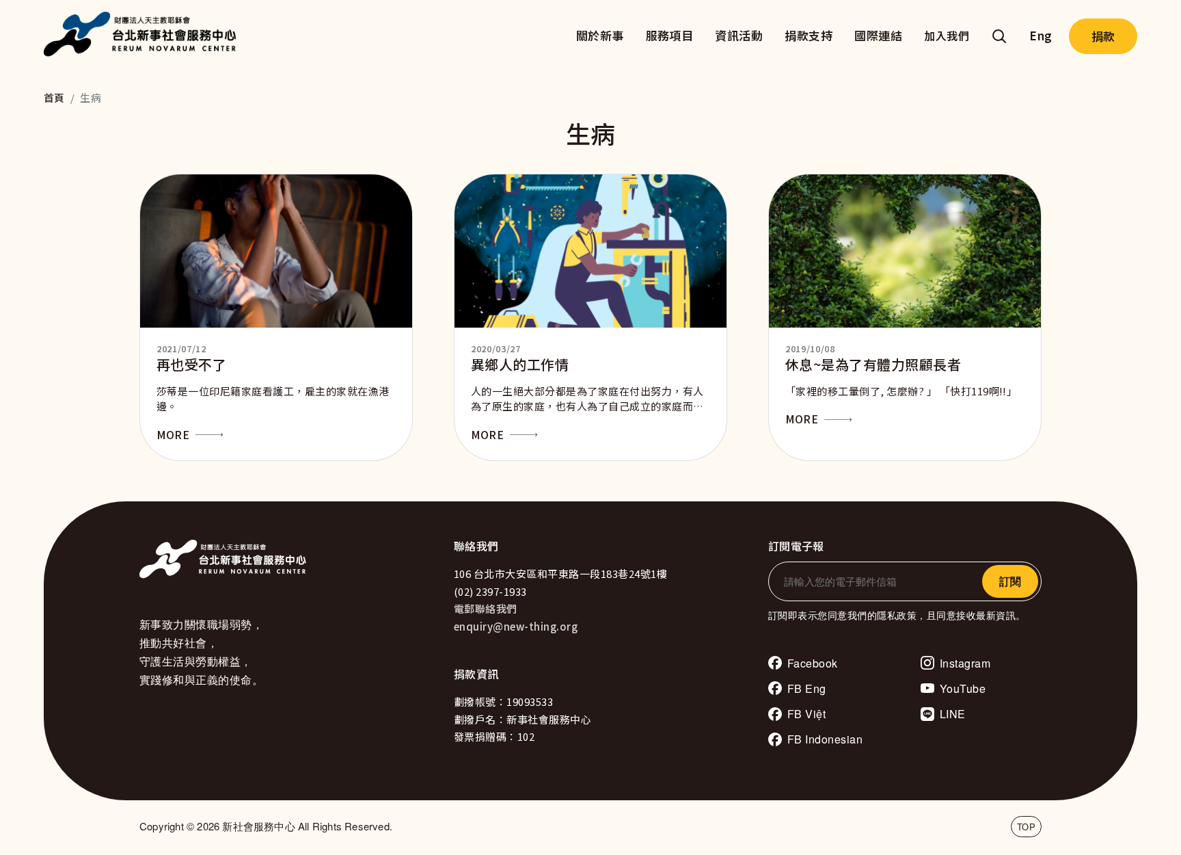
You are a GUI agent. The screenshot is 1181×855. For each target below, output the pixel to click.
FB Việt (806, 714)
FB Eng (806, 688)
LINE (953, 714)
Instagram (965, 663)
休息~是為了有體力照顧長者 (873, 364)
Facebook (812, 663)
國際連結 (878, 35)
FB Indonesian (825, 739)
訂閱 (1010, 581)
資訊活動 (739, 35)
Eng (1040, 35)
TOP (1026, 826)
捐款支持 (808, 35)
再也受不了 (191, 364)
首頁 (54, 97)
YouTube (963, 688)
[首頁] (143, 36)
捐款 (1103, 35)
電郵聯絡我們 (485, 608)
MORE (173, 434)
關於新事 (600, 35)
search (999, 36)
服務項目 (670, 35)
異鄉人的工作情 (520, 364)
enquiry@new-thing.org (516, 626)
